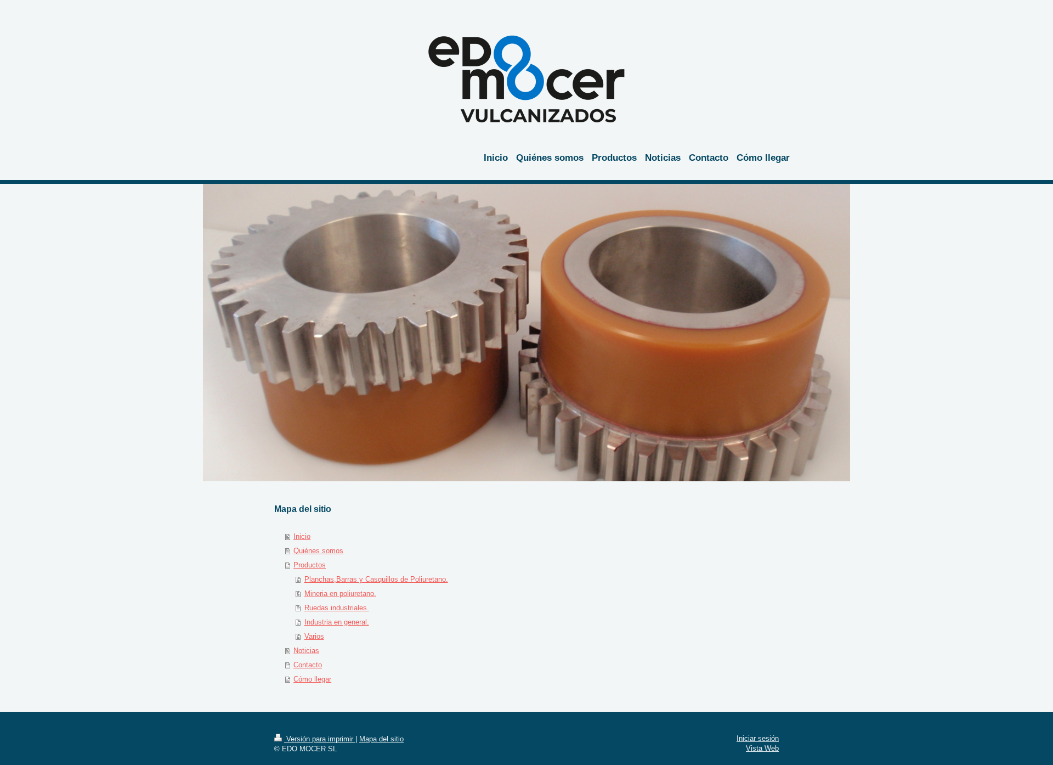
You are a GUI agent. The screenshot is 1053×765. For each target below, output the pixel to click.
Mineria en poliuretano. (340, 593)
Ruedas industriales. (336, 608)
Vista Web (762, 748)
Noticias (306, 650)
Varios (314, 636)
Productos (309, 565)
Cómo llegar (312, 679)
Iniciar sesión (758, 738)
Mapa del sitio (381, 739)
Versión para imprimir (319, 739)
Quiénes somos (318, 551)
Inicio (301, 536)
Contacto (307, 665)
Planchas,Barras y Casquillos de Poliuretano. (376, 579)
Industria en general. (336, 622)
